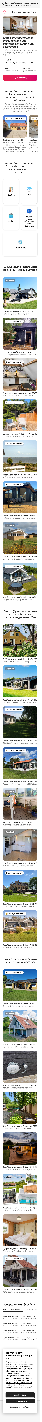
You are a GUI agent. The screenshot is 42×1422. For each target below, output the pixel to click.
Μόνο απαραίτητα (20, 1401)
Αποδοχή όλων (20, 1395)
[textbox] (11, 70)
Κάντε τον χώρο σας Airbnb (24, 12)
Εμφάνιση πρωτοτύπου (22, 5)
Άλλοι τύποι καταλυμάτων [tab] (13, 1309)
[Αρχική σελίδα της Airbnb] (4, 12)
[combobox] (20, 62)
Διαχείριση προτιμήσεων (20, 1407)
